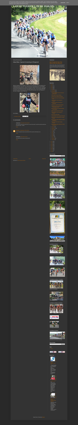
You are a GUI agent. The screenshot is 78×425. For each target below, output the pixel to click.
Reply (17, 133)
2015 (52, 144)
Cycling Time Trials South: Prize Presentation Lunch (56, 106)
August (53, 129)
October (53, 126)
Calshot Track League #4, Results (57, 96)
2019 (52, 87)
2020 (52, 86)
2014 (52, 145)
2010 (52, 151)
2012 (52, 148)
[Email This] (23, 116)
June (52, 132)
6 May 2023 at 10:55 (24, 136)
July (52, 131)
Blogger (43, 417)
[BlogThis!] (24, 116)
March (53, 136)
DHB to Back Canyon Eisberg (56, 95)
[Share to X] (25, 116)
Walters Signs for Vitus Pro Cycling (57, 110)
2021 (52, 84)
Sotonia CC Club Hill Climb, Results (57, 104)
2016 (52, 142)
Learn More (63, 2)
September (53, 128)
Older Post (44, 158)
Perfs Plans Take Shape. (55, 114)
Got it (67, 2)
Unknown (17, 130)
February (53, 138)
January (53, 139)
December (53, 90)
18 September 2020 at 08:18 (24, 130)
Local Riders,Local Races (33, 6)
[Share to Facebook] (26, 116)
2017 (52, 141)
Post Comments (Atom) (21, 160)
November (53, 91)
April (52, 135)
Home (30, 158)
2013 (52, 147)
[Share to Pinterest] (27, 116)
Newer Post (15, 158)
